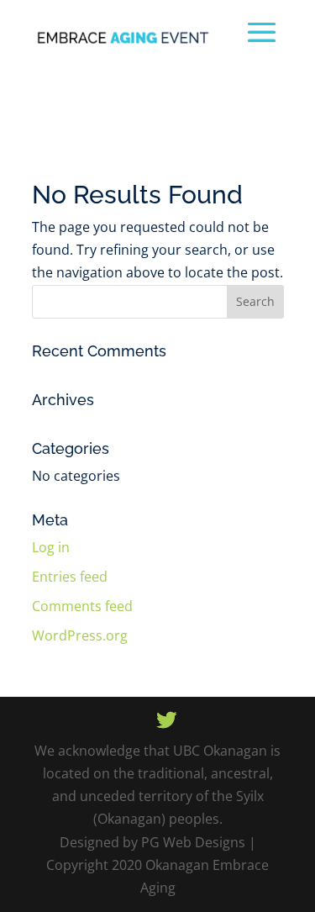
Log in (51, 547)
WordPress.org (80, 635)
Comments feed (82, 606)
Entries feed (70, 576)
